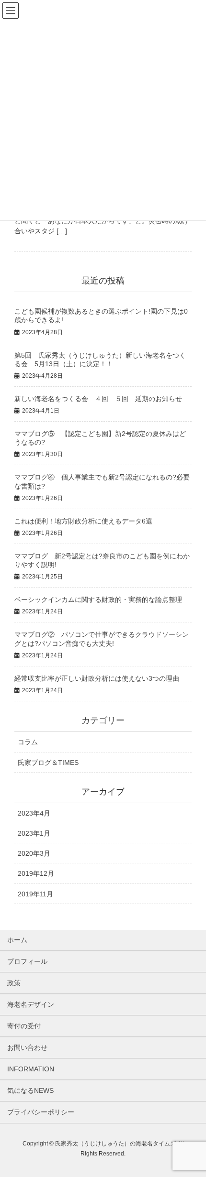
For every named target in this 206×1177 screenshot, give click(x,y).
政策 (14, 983)
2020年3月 (34, 853)
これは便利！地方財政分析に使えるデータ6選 (83, 521)
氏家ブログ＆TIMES (48, 762)
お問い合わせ (27, 1047)
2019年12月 (36, 873)
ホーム (17, 940)
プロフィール (27, 961)
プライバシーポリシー (40, 1112)
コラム (28, 742)
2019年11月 (35, 894)
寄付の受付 (24, 1026)
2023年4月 (34, 813)
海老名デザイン (30, 1004)
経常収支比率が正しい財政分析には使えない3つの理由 (96, 678)
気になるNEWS (30, 1090)
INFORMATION (30, 1069)
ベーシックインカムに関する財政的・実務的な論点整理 (98, 599)
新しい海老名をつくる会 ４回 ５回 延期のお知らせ (98, 399)
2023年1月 (34, 833)
